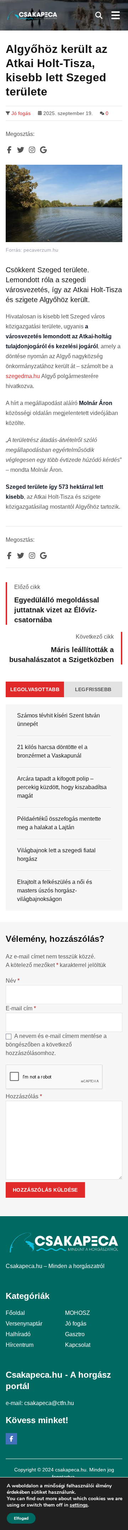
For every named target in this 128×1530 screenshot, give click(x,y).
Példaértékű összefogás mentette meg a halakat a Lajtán (59, 823)
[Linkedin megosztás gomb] (32, 149)
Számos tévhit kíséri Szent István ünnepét (58, 719)
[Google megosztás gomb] (43, 149)
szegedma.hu (23, 376)
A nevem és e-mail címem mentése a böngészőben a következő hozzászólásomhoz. (56, 1044)
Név (13, 981)
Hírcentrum (19, 1345)
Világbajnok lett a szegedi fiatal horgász (56, 854)
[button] (98, 15)
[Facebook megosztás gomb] (9, 149)
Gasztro (75, 1334)
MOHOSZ (77, 1313)
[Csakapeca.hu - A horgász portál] (32, 15)
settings (79, 1505)
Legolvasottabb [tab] (34, 689)
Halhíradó (18, 1334)
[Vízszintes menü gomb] (115, 15)
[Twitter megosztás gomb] (20, 149)
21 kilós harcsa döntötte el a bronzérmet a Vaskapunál (52, 751)
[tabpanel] (64, 807)
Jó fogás (21, 113)
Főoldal (15, 1313)
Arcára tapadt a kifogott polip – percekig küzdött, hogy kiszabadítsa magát (62, 787)
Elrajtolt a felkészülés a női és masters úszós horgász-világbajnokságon (54, 890)
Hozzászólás (24, 1096)
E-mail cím (21, 1008)
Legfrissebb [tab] (93, 689)
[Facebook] (11, 1438)
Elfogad (21, 1518)
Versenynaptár (24, 1324)
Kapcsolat (77, 1345)
